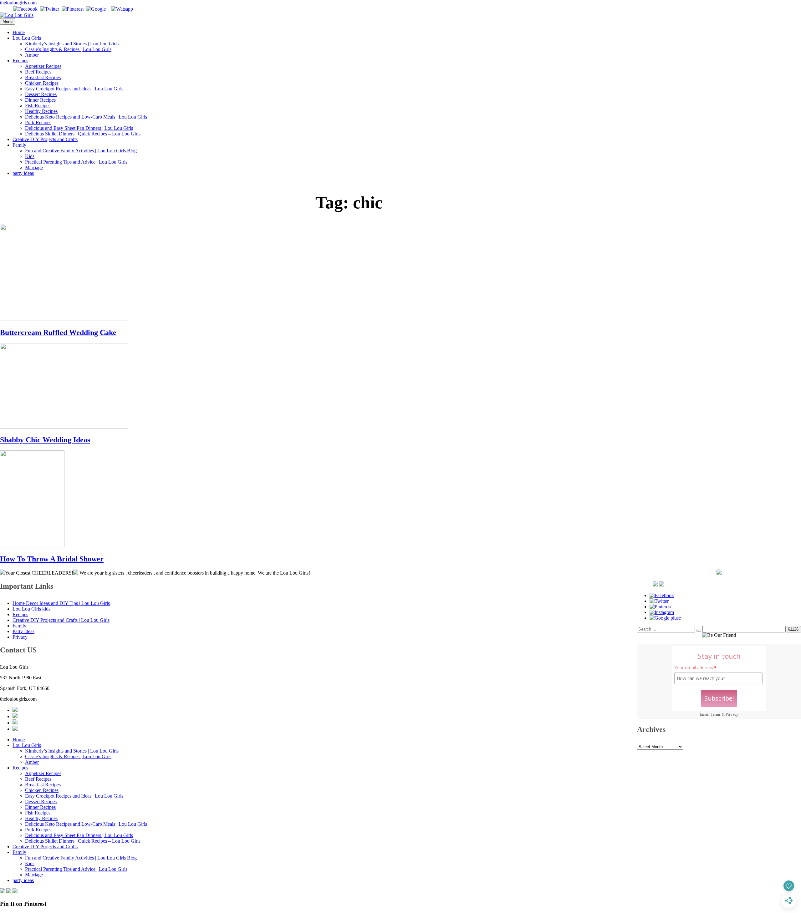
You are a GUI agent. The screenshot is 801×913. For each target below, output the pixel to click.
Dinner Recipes (40, 100)
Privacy (732, 714)
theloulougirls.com (18, 2)
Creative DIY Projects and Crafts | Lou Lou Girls (61, 620)
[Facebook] (25, 9)
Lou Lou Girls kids (31, 608)
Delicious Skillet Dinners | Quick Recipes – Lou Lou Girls (82, 133)
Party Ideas (23, 631)
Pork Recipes (38, 122)
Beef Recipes (38, 71)
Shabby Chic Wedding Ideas (45, 440)
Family (19, 145)
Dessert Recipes (41, 94)
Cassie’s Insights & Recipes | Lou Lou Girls (68, 49)
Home (19, 32)
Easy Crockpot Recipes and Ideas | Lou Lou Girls (74, 88)
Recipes (20, 60)
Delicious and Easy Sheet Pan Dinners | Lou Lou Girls (79, 128)
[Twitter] (49, 9)
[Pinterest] (72, 9)
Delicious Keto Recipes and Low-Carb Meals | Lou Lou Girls (86, 116)
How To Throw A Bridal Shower (52, 559)
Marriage (34, 167)
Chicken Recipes (42, 83)
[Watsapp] (122, 9)
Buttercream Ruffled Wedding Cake (58, 332)
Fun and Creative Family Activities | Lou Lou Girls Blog (81, 150)
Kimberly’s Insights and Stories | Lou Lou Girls (72, 43)
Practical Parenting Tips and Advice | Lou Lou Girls (76, 162)
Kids (29, 156)
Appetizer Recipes (43, 66)
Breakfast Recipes (43, 77)
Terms (716, 714)
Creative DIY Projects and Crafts (45, 139)
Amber (32, 55)
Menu (8, 21)
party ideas (23, 173)
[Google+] (97, 9)
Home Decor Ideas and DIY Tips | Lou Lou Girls (61, 603)
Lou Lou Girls (27, 38)
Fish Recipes (37, 105)
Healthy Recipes (41, 111)
